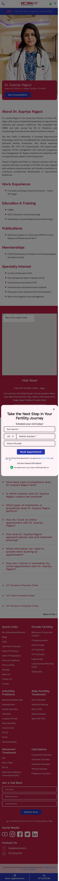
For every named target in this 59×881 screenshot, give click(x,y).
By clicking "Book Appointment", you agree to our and (31, 459)
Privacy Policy (45, 458)
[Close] (53, 409)
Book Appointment (30, 452)
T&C (10, 460)
